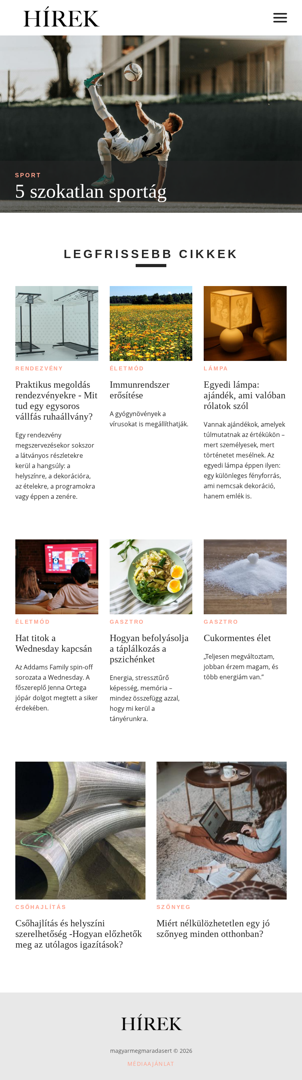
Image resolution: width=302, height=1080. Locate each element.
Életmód (127, 368)
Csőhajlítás (40, 907)
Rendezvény (39, 368)
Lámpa (216, 368)
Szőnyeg (174, 907)
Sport (28, 175)
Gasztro (127, 622)
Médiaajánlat (151, 1063)
